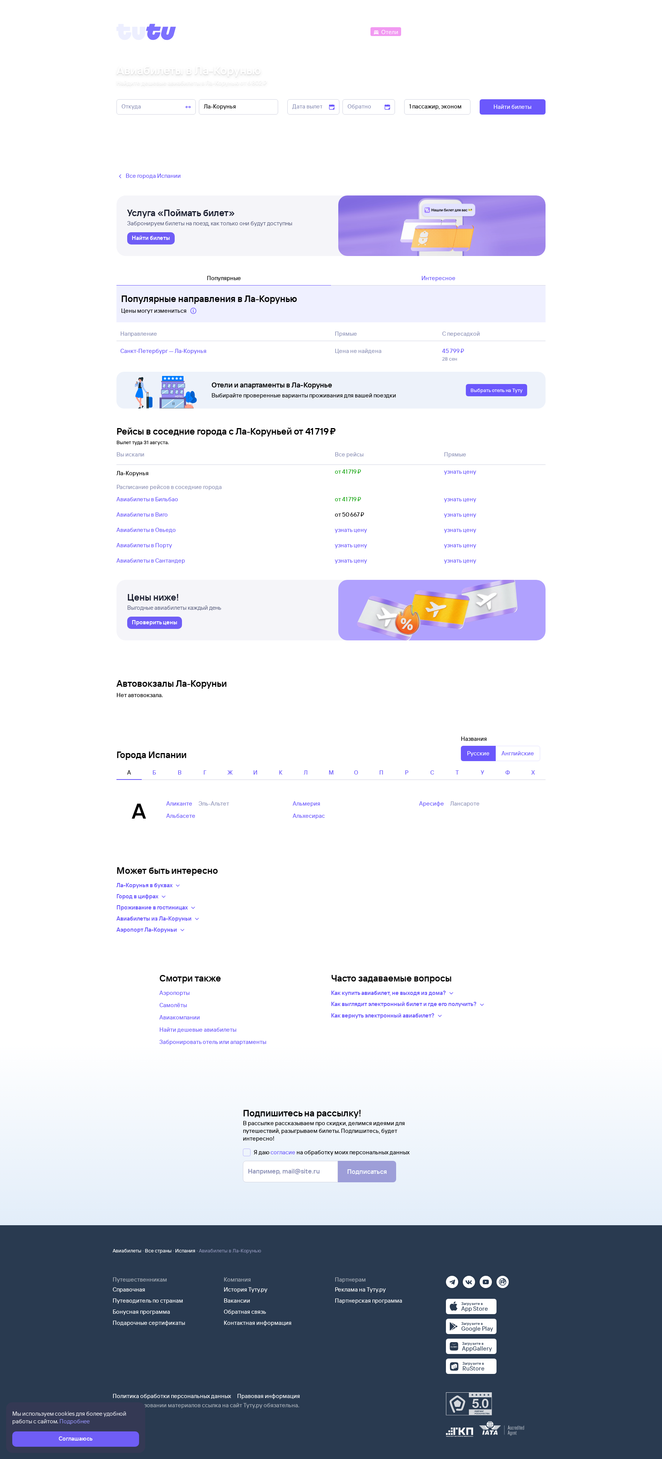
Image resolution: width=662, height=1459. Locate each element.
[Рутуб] (502, 1279)
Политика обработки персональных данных (172, 1396)
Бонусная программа (141, 1311)
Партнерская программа (368, 1300)
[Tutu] (146, 31)
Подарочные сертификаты (149, 1322)
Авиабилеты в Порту (144, 545)
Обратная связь (245, 1311)
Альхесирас (309, 815)
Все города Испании (153, 175)
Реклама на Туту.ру (360, 1289)
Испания (185, 1250)
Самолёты (173, 1005)
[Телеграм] (452, 1279)
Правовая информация (268, 1396)
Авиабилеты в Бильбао (147, 499)
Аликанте (179, 803)
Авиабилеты (127, 1250)
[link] (151, 238)
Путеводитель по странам (148, 1300)
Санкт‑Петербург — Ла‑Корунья (163, 350)
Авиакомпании (179, 1017)
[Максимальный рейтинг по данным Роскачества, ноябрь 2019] (469, 1403)
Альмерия (306, 803)
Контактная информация (258, 1322)
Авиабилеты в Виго (142, 514)
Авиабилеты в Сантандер (150, 560)
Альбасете (180, 815)
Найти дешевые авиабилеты (197, 1029)
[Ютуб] (486, 1279)
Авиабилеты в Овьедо (146, 529)
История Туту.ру (245, 1289)
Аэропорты (174, 992)
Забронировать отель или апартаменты (212, 1041)
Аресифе (431, 803)
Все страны (158, 1250)
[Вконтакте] (469, 1279)
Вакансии (237, 1300)
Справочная (129, 1289)
